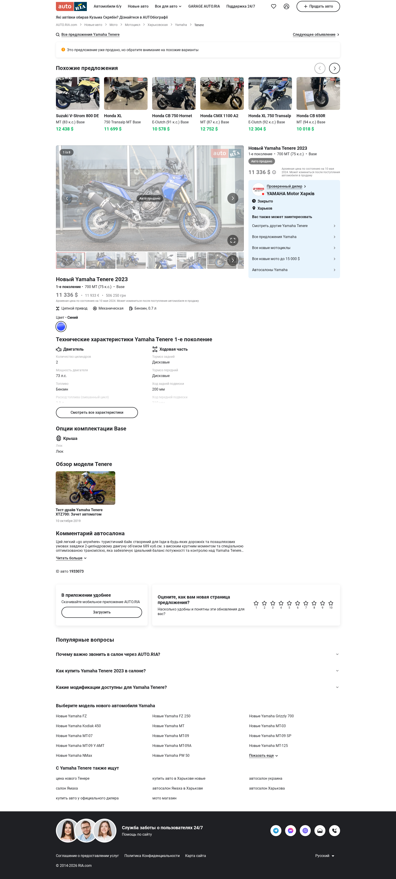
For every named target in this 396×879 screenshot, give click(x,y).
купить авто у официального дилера (87, 798)
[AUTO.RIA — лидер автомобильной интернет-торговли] (71, 6)
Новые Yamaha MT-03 (267, 726)
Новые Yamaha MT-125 (268, 745)
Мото (114, 25)
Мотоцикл (132, 25)
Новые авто (138, 6)
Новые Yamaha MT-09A (171, 745)
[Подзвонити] (334, 830)
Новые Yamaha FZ (71, 716)
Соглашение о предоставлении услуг (87, 856)
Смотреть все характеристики (97, 412)
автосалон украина (265, 778)
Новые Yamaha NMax (74, 755)
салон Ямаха (67, 788)
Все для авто (166, 6)
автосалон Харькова (267, 788)
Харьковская (158, 25)
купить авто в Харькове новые (178, 778)
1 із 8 (66, 152)
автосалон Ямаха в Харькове (177, 788)
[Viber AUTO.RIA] (305, 830)
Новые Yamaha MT (168, 726)
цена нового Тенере (72, 778)
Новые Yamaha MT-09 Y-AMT (80, 745)
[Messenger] (290, 830)
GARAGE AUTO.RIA (204, 6)
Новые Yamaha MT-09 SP (270, 736)
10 (331, 607)
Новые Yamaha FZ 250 (171, 716)
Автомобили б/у (107, 6)
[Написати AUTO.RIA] (319, 830)
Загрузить (102, 612)
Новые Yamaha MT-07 (74, 736)
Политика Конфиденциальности (152, 856)
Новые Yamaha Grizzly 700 (271, 716)
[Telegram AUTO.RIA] (275, 830)
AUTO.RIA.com (66, 25)
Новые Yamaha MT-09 (170, 736)
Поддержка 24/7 (240, 6)
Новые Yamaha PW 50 (171, 755)
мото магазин (164, 798)
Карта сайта (195, 856)
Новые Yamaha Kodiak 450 (78, 726)
